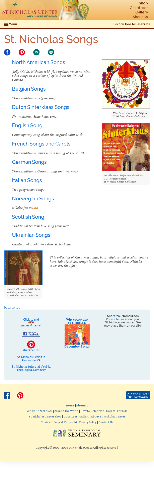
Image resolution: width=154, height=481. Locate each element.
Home (70, 405)
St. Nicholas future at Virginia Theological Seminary (31, 368)
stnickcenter (31, 350)
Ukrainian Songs (31, 235)
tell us (120, 319)
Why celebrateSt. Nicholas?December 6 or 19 (77, 333)
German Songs (29, 162)
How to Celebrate (137, 24)
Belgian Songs (29, 89)
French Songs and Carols (41, 144)
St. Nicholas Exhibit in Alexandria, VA (31, 358)
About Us (140, 17)
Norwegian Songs (33, 199)
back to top (12, 307)
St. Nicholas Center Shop (45, 416)
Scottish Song (28, 217)
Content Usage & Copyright (59, 422)
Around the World (66, 410)
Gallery (141, 12)
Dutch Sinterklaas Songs (40, 107)
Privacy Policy (87, 422)
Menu (12, 24)
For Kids (122, 410)
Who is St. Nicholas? (39, 410)
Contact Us (105, 422)
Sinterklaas (138, 175)
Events (110, 410)
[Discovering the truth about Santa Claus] (30, 10)
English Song (27, 125)
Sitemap (82, 405)
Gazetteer (139, 8)
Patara (33, 208)
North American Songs (38, 62)
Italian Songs (27, 180)
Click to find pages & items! (31, 322)
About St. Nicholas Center (108, 416)
